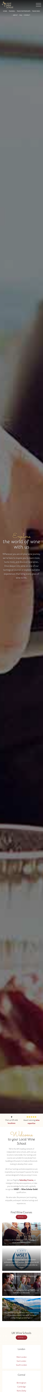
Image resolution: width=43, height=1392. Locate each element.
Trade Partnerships (23, 11)
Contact (27, 15)
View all (21, 1217)
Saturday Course (26, 1180)
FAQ (20, 15)
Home (5, 11)
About (15, 15)
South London (21, 1365)
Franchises (36, 11)
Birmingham (21, 1383)
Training (12, 11)
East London (21, 1361)
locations (11, 1123)
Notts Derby (21, 1390)
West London (21, 1357)
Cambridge (21, 1386)
